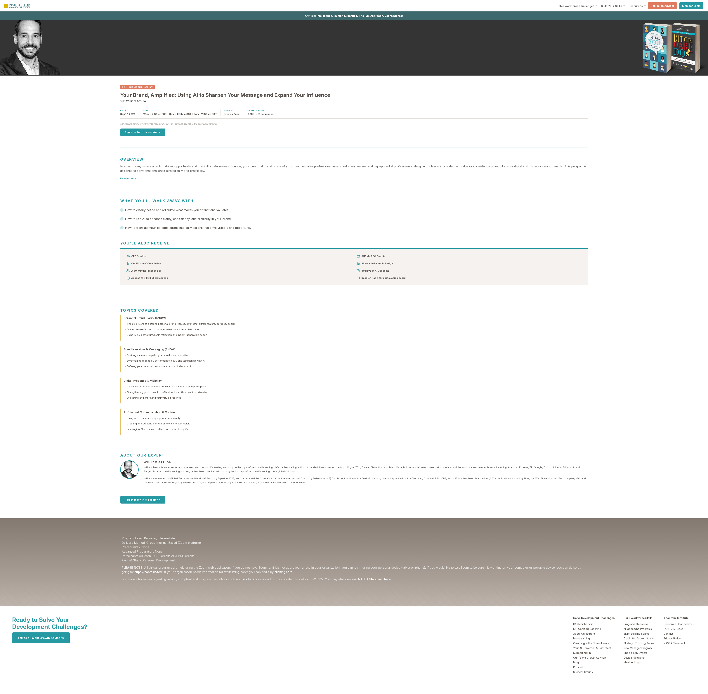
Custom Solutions (634, 657)
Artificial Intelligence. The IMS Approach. (354, 15)
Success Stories (583, 672)
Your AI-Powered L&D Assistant (592, 648)
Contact (668, 633)
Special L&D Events (635, 652)
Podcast (578, 667)
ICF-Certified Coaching (587, 628)
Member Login (691, 5)
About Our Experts (584, 633)
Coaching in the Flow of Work (591, 643)
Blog (576, 662)
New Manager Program (638, 648)
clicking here (283, 572)
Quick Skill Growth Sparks (639, 638)
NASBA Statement (674, 643)
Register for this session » (143, 132)
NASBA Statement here (374, 579)
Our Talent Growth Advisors (590, 657)
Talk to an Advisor (662, 5)
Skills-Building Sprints (636, 633)
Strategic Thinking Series (639, 643)
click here (247, 579)
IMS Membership (583, 624)
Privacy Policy (672, 638)
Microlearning (581, 638)
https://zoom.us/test (148, 572)
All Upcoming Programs (638, 628)
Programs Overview (636, 624)
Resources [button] (636, 6)
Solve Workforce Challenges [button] (576, 6)
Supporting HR (582, 652)
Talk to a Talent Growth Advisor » (41, 638)
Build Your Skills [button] (612, 6)
